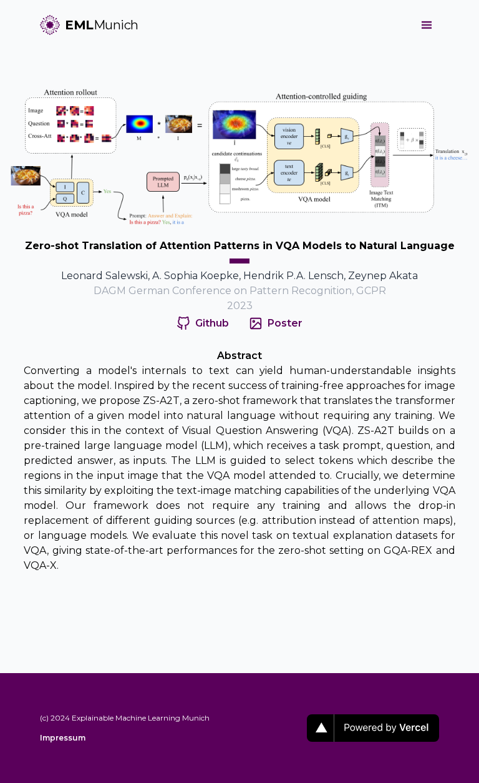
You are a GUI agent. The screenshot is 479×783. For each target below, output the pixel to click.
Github (212, 323)
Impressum (62, 737)
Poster (285, 323)
